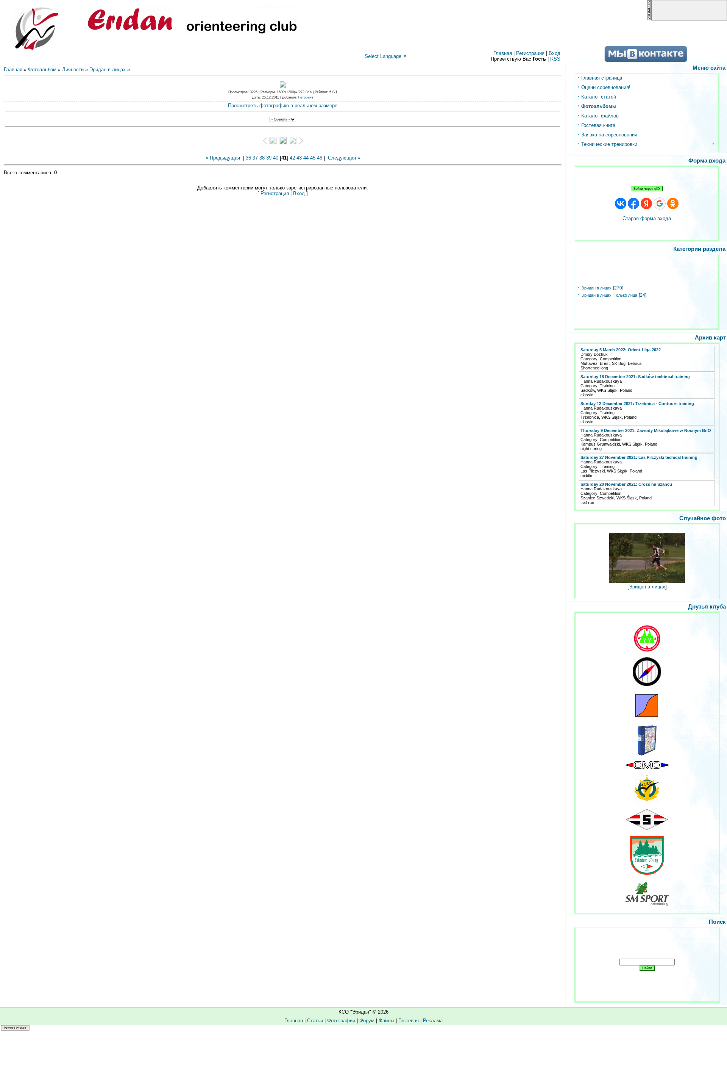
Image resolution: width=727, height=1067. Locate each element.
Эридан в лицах (107, 69)
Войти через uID (646, 189)
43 (299, 158)
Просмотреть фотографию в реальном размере (282, 105)
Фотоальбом (42, 69)
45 (312, 158)
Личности (73, 69)
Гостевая (408, 1020)
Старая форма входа (646, 218)
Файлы (386, 1020)
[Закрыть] (649, 19)
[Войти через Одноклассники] (673, 203)
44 (306, 158)
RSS (555, 59)
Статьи (315, 1020)
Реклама (433, 1020)
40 (275, 158)
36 (248, 158)
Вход (554, 53)
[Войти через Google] (660, 203)
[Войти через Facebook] (633, 203)
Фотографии (341, 1020)
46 (319, 158)
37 (255, 158)
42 (292, 158)
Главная (502, 53)
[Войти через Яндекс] (646, 203)
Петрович (305, 97)
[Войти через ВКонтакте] (620, 203)
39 (268, 158)
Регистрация (530, 53)
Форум (366, 1020)
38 (262, 158)
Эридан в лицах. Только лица (609, 295)
